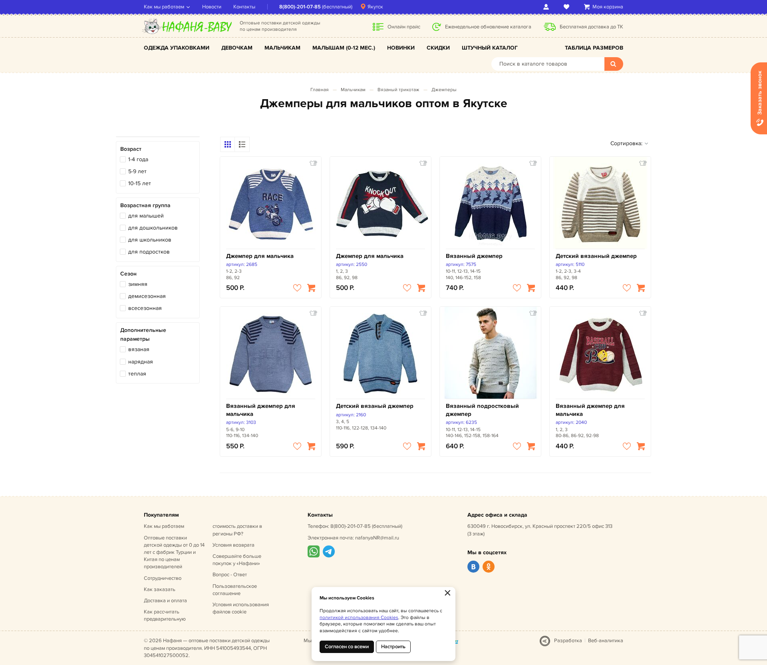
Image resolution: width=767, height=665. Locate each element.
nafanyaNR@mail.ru (377, 538)
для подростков (149, 251)
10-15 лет (139, 183)
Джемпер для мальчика (260, 256)
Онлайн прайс (403, 27)
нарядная (140, 361)
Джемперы (444, 90)
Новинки (401, 47)
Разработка (568, 640)
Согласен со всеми (347, 646)
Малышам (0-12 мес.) (343, 47)
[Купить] (311, 288)
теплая (137, 373)
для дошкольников (153, 227)
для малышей (146, 215)
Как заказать (159, 589)
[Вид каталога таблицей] (242, 144)
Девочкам (236, 47)
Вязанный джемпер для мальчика (260, 410)
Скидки (438, 47)
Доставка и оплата (165, 600)
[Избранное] (568, 7)
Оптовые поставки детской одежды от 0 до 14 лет (174, 552)
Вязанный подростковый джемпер (482, 410)
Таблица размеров (594, 47)
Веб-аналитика (605, 640)
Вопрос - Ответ (230, 574)
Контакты (244, 7)
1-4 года (138, 159)
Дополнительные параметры (143, 334)
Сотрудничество (162, 578)
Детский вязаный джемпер (374, 406)
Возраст (130, 149)
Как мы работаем (164, 7)
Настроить (393, 646)
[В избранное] (297, 288)
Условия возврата (233, 545)
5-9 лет (137, 171)
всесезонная (145, 308)
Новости (211, 7)
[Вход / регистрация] (547, 7)
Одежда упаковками (176, 47)
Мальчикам (282, 47)
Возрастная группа (145, 205)
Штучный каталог (490, 47)
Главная (319, 90)
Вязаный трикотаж (398, 90)
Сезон (128, 273)
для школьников (149, 239)
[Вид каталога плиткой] (228, 144)
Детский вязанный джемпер (596, 256)
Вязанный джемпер (474, 256)
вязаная (138, 349)
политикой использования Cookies (359, 618)
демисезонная (147, 296)
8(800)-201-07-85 (300, 7)
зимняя (137, 284)
